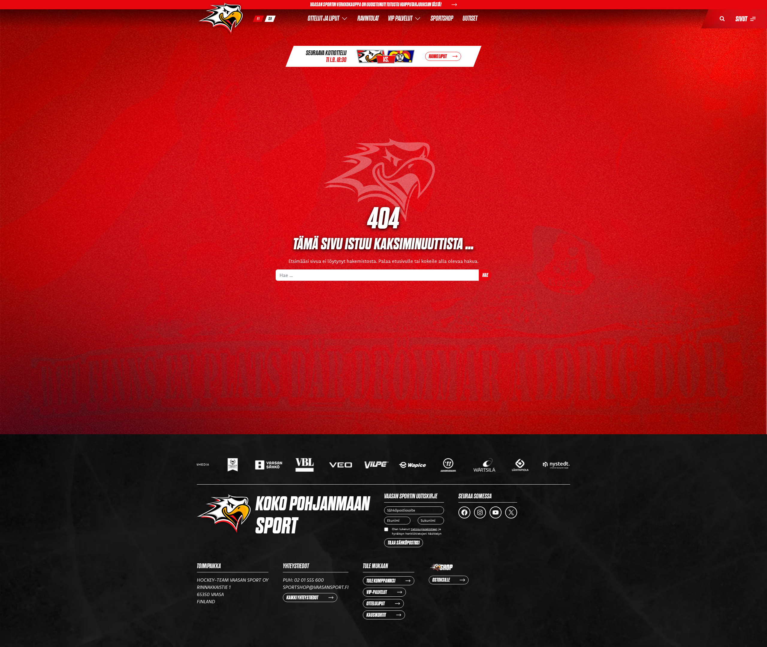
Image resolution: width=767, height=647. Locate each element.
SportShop (442, 18)
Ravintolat (368, 18)
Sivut (741, 19)
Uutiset (470, 18)
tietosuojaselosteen (424, 529)
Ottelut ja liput (323, 18)
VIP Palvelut (400, 18)
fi (258, 18)
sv (270, 18)
